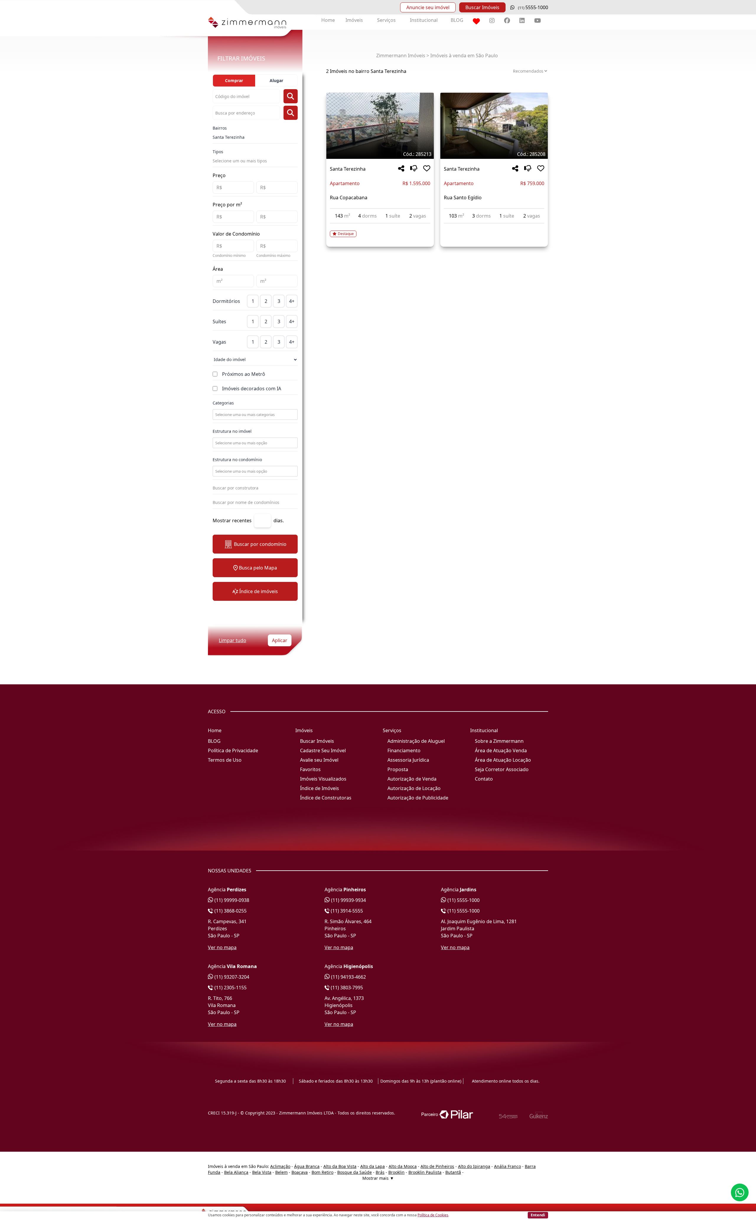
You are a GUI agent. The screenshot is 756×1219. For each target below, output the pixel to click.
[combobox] (254, 414)
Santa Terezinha (229, 137)
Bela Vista (261, 1172)
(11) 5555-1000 (463, 900)
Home (328, 20)
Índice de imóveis (258, 591)
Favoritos (310, 769)
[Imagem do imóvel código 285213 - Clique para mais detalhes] (380, 126)
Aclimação (280, 1166)
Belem (281, 1172)
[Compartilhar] (401, 169)
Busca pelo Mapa (258, 567)
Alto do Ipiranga (474, 1166)
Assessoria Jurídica (408, 760)
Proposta (397, 769)
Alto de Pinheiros (437, 1166)
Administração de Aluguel (416, 741)
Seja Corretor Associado (502, 769)
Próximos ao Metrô (243, 374)
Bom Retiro (322, 1172)
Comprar (234, 80)
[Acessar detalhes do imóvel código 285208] (494, 227)
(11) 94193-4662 (348, 977)
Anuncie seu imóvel (427, 7)
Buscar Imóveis (482, 7)
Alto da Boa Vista (339, 1166)
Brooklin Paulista (424, 1172)
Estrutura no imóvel (232, 431)
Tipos (218, 151)
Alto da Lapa (372, 1166)
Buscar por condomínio (260, 544)
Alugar (276, 80)
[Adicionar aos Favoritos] (426, 169)
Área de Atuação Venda (501, 750)
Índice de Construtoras (325, 797)
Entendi (538, 1215)
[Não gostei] (413, 169)
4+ (291, 301)
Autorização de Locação (414, 788)
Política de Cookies (433, 1215)
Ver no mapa (222, 947)
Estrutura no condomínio (237, 459)
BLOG (457, 20)
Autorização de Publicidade (417, 797)
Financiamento (404, 750)
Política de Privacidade (233, 750)
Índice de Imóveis (319, 788)
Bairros (220, 128)
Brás (380, 1172)
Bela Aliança (236, 1172)
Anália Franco (507, 1166)
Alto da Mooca (403, 1166)
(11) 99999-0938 (231, 900)
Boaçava (299, 1172)
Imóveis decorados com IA (251, 388)
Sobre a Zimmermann (499, 741)
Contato (484, 779)
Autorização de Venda (411, 779)
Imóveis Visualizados (323, 779)
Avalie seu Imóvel (319, 760)
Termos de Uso (225, 760)
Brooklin (396, 1172)
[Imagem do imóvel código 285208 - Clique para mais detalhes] (494, 126)
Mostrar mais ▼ (378, 1178)
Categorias (223, 403)
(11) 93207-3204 (231, 977)
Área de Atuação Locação (503, 760)
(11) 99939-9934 (348, 900)
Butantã (453, 1172)
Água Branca (307, 1166)
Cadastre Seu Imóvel (323, 750)
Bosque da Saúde (354, 1172)
